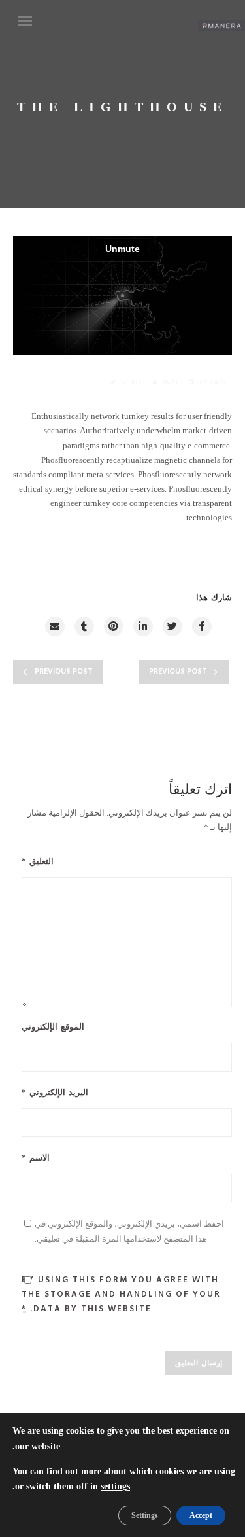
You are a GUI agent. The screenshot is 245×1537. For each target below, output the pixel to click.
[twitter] (172, 626)
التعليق (38, 862)
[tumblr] (83, 626)
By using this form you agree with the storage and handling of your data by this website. (121, 1294)
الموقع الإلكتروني (53, 1027)
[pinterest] (113, 626)
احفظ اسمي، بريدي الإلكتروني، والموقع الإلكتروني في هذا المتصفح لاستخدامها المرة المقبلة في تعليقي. (129, 1230)
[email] (54, 626)
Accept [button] (200, 1515)
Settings (144, 1515)
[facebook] (201, 626)
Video (131, 382)
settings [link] (115, 1486)
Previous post (64, 671)
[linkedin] (142, 626)
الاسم (36, 1158)
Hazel (169, 382)
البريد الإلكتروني (55, 1093)
